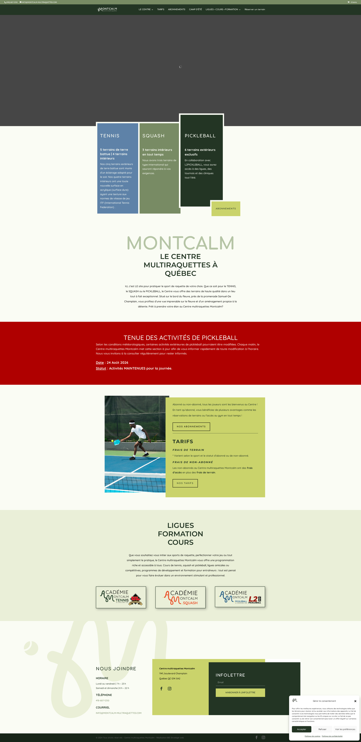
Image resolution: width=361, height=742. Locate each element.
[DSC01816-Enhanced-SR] (137, 491)
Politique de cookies (312, 736)
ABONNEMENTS (176, 10)
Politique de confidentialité (332, 736)
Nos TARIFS (185, 483)
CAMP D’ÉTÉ (195, 10)
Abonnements (226, 209)
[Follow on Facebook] (161, 688)
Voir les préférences (345, 729)
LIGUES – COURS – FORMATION (222, 10)
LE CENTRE (145, 10)
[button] (355, 701)
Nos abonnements (191, 427)
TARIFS (160, 10)
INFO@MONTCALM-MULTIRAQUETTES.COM (118, 713)
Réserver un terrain (255, 10)
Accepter (301, 729)
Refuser (322, 729)
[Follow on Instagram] (169, 688)
